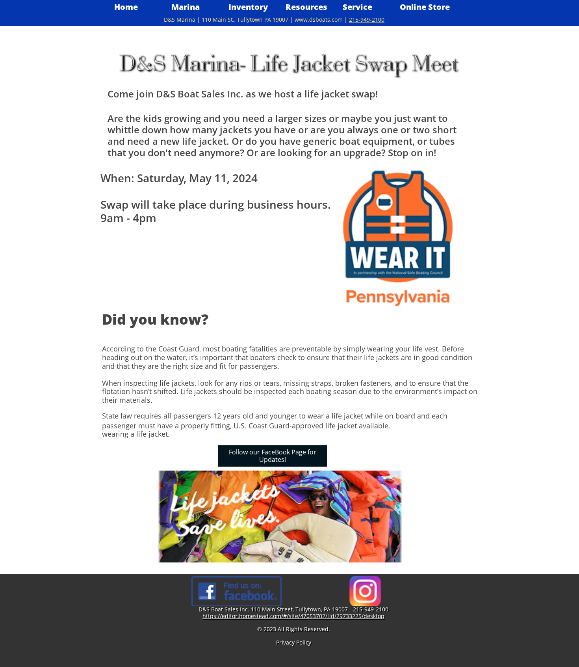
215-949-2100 (366, 19)
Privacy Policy (293, 642)
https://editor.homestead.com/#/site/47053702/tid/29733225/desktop (293, 616)
